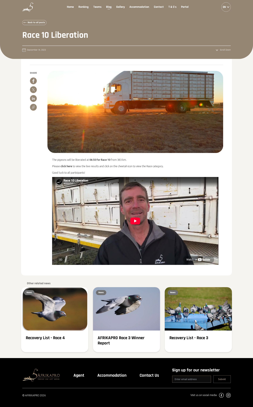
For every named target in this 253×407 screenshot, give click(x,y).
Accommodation (111, 375)
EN (224, 7)
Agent (78, 375)
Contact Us (149, 375)
